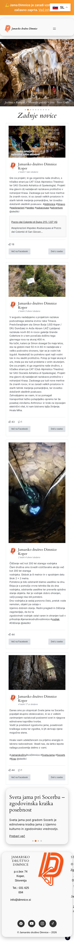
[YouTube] (31, 923)
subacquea (42, 207)
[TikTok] (53, 923)
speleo (30, 207)
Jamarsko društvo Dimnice (24, 28)
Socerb (61, 754)
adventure (57, 207)
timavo (61, 204)
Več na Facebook (19, 251)
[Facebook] (21, 923)
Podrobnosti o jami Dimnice (28, 831)
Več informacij (49, 10)
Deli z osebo (57, 251)
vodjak (56, 619)
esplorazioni (17, 207)
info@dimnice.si (20, 899)
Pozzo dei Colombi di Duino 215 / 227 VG (34, 221)
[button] (4, 71)
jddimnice (49, 204)
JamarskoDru (18, 754)
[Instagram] (42, 923)
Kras (13, 758)
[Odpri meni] (54, 29)
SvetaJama (48, 754)
